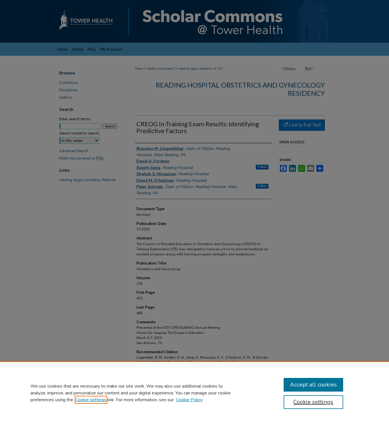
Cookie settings (90, 400)
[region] (194, 392)
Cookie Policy (189, 400)
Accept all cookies (313, 384)
